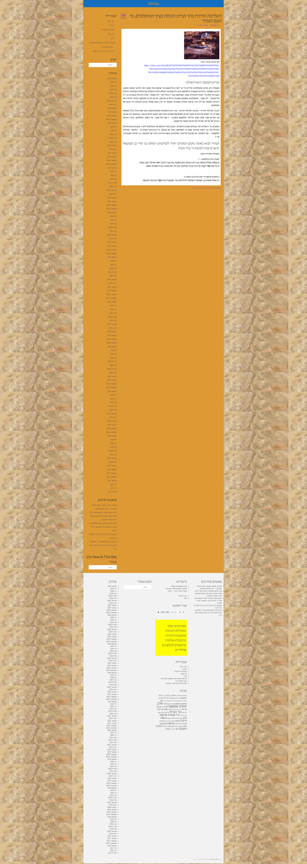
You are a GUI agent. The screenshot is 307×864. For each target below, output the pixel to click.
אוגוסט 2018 (112, 436)
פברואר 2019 (112, 414)
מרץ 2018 (113, 454)
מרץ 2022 (113, 276)
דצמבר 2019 (112, 376)
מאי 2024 (113, 179)
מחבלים (177, 718)
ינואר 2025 (113, 149)
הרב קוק (184, 712)
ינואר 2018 (113, 462)
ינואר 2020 (113, 373)
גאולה (172, 698)
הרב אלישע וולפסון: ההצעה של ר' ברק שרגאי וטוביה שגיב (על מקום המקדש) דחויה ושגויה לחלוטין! (103, 516)
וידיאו (167, 712)
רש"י (177, 729)
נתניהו (161, 721)
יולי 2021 (113, 306)
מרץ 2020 (113, 365)
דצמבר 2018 (112, 421)
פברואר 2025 (112, 145)
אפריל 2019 (112, 406)
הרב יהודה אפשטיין (172, 704)
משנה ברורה (170, 721)
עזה (176, 724)
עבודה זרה (182, 724)
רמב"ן (159, 726)
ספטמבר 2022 (111, 253)
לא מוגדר (111, 34)
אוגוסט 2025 (112, 123)
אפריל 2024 (112, 183)
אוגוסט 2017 (112, 481)
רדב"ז (165, 726)
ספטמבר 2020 (111, 343)
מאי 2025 (113, 134)
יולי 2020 (113, 350)
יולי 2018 (113, 440)
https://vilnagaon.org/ (179, 586)
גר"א (168, 698)
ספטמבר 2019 (111, 387)
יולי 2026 (113, 82)
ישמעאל (209, 188)
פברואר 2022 (112, 279)
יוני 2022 (113, 265)
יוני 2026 (113, 86)
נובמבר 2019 (112, 380)
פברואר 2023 (112, 235)
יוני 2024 (113, 175)
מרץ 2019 (113, 410)
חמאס (163, 712)
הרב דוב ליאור (169, 704)
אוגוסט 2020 (112, 346)
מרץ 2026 (113, 97)
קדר (192, 188)
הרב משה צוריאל (164, 709)
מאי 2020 (113, 358)
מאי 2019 (113, 402)
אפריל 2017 (112, 492)
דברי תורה (110, 21)
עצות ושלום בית (107, 47)
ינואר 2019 (113, 417)
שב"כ (172, 729)
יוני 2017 (113, 488)
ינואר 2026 (113, 104)
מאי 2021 (113, 313)
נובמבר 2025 (112, 112)
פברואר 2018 (112, 458)
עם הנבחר (196, 188)
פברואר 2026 (112, 101)
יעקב (181, 718)
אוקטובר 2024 (111, 160)
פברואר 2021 (112, 324)
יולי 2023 (113, 216)
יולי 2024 (113, 171)
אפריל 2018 (112, 451)
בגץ (164, 695)
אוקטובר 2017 (111, 473)
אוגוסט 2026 (112, 78)
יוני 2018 (113, 443)
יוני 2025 (113, 131)
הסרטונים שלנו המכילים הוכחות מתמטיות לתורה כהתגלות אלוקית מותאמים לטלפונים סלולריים (174, 638)
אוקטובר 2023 (111, 205)
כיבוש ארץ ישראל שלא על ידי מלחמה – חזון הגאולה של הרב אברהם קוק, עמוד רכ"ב (103, 545)
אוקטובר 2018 (111, 428)
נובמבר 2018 (112, 425)
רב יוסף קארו (172, 726)
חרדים (182, 715)
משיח (177, 721)
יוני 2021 (113, 309)
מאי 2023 (113, 224)
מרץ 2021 (113, 320)
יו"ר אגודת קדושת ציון (173, 716)
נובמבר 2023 (112, 201)
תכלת (168, 729)
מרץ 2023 (113, 231)
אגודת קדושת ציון (181, 695)
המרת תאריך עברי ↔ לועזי (177, 591)
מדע (112, 38)
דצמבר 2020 (112, 332)
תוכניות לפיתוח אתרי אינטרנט (103, 51)
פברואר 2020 (112, 369)
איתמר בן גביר (170, 695)
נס (165, 721)
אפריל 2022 (112, 272)
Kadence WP (213, 859)
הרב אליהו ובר (168, 701)
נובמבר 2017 (112, 469)
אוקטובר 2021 (111, 294)
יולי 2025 (113, 127)
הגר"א (161, 698)
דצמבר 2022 (112, 242)
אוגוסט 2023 (112, 212)
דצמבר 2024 (112, 153)
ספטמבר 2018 (111, 432)
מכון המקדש (170, 718)
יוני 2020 (113, 354)
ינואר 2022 (113, 283)
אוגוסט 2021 (112, 302)
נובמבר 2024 (112, 157)
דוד (165, 698)
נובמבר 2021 (112, 291)
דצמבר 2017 (112, 466)
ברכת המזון (183, 596)
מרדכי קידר (203, 188)
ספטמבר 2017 (111, 477)
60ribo (153, 3)
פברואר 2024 (112, 190)
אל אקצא (218, 188)
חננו (185, 598)
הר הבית (213, 188)
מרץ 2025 (113, 142)
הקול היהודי (176, 701)
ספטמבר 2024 (111, 164)
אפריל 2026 (112, 93)
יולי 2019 (113, 395)
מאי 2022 (113, 268)
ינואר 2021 (113, 328)
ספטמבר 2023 (111, 209)
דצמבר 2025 (112, 108)
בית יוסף (177, 698)
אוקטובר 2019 (111, 384)
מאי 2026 (113, 90)
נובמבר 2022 (112, 246)
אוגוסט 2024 (112, 168)
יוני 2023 (113, 220)
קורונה (180, 726)
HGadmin (213, 25)
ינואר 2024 (113, 194)
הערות (200, 25)
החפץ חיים (183, 701)
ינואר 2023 (113, 239)
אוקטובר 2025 (111, 116)
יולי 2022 (113, 261)
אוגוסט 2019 (112, 391)
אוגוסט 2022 (112, 257)
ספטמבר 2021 (111, 298)
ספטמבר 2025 (111, 119)
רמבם (183, 728)
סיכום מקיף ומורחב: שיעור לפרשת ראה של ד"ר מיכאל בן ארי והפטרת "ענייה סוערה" (103, 527)
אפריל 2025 (112, 138)
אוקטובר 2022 (111, 250)
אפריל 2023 (112, 227)
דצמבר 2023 (112, 198)
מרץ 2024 (113, 186)
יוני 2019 (113, 399)
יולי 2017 (113, 484)
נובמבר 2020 (112, 335)
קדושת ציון (169, 723)
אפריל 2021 (112, 317)
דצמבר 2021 (112, 287)
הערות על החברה (108, 30)
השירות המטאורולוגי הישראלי (176, 589)
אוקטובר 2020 (111, 339)
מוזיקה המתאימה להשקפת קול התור (102, 43)
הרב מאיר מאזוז (176, 709)
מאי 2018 (113, 447)
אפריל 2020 (112, 361)
